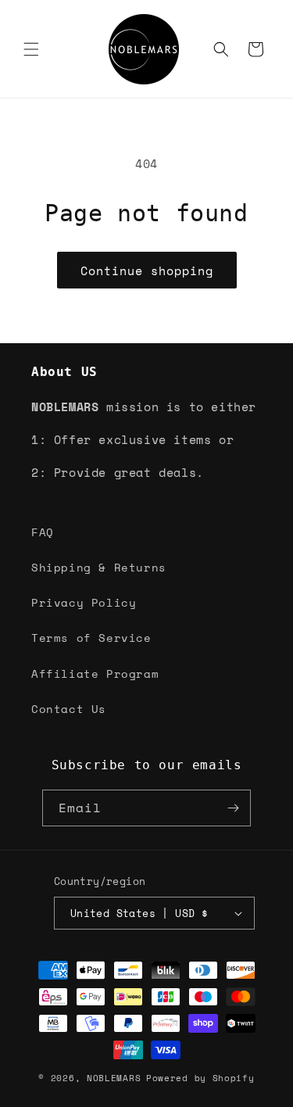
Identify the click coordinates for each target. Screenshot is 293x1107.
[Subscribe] (233, 808)
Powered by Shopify (200, 1078)
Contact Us (68, 708)
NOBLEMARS (114, 1078)
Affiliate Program (95, 673)
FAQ (42, 532)
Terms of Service (91, 637)
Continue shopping (146, 270)
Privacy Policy (83, 602)
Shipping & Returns (98, 567)
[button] (31, 49)
